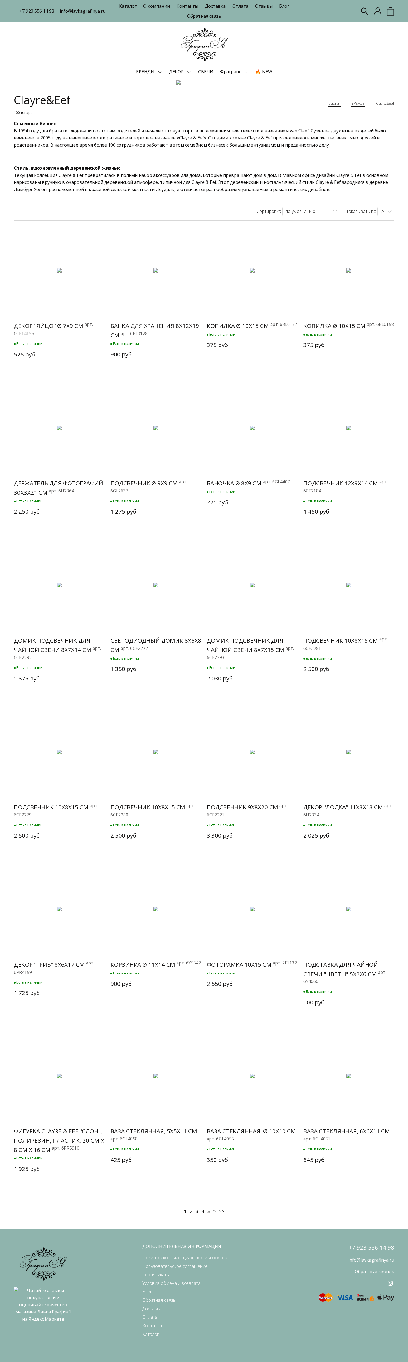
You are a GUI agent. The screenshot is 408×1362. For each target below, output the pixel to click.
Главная (334, 103)
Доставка (215, 6)
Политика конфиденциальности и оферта (184, 1258)
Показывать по (360, 211)
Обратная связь (204, 16)
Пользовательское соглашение (175, 1266)
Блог (284, 6)
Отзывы (264, 6)
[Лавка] (204, 44)
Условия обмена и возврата (171, 1283)
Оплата (240, 6)
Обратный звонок (374, 1271)
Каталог (128, 6)
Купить (59, 368)
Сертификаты (156, 1274)
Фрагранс (231, 72)
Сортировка (268, 211)
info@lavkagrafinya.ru (82, 11)
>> (221, 1211)
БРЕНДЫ (146, 72)
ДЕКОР (177, 72)
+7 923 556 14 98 (36, 11)
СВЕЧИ (205, 72)
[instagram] (390, 1283)
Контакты (187, 6)
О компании (156, 6)
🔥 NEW (263, 72)
